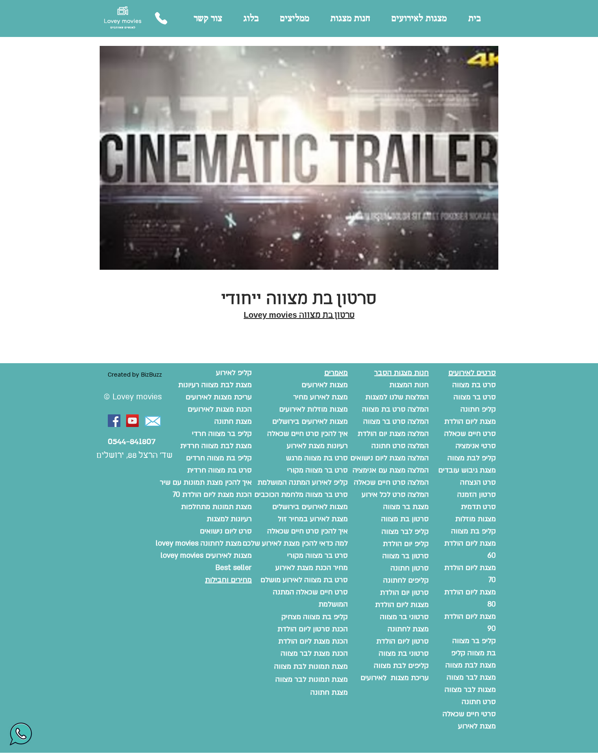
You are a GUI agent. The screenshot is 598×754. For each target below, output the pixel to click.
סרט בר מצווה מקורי (317, 555)
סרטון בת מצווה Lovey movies (299, 315)
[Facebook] (114, 420)
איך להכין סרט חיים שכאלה (307, 531)
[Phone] (161, 18)
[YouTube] (132, 420)
